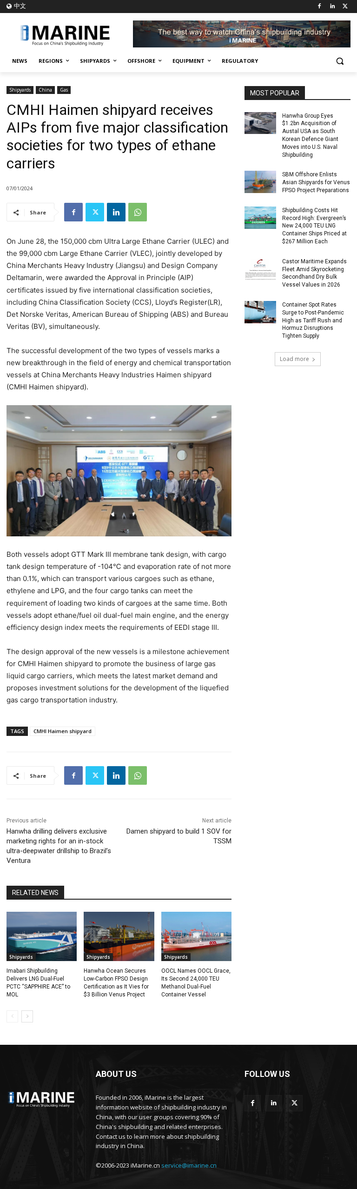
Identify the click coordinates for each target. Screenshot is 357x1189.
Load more (294, 359)
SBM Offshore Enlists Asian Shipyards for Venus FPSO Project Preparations (316, 182)
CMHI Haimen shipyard (62, 731)
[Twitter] (345, 6)
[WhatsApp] (137, 212)
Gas (64, 90)
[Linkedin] (332, 6)
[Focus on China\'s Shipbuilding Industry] (70, 34)
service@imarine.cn (189, 1165)
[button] (339, 61)
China (45, 90)
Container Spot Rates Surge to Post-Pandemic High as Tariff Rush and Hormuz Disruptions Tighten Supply (313, 320)
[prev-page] (12, 1016)
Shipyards (20, 90)
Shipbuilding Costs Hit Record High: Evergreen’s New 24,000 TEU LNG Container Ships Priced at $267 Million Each (314, 226)
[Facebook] (319, 6)
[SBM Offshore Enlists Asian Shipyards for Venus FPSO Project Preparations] (260, 182)
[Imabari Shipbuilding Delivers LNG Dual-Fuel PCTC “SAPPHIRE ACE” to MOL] (42, 936)
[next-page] (27, 1016)
